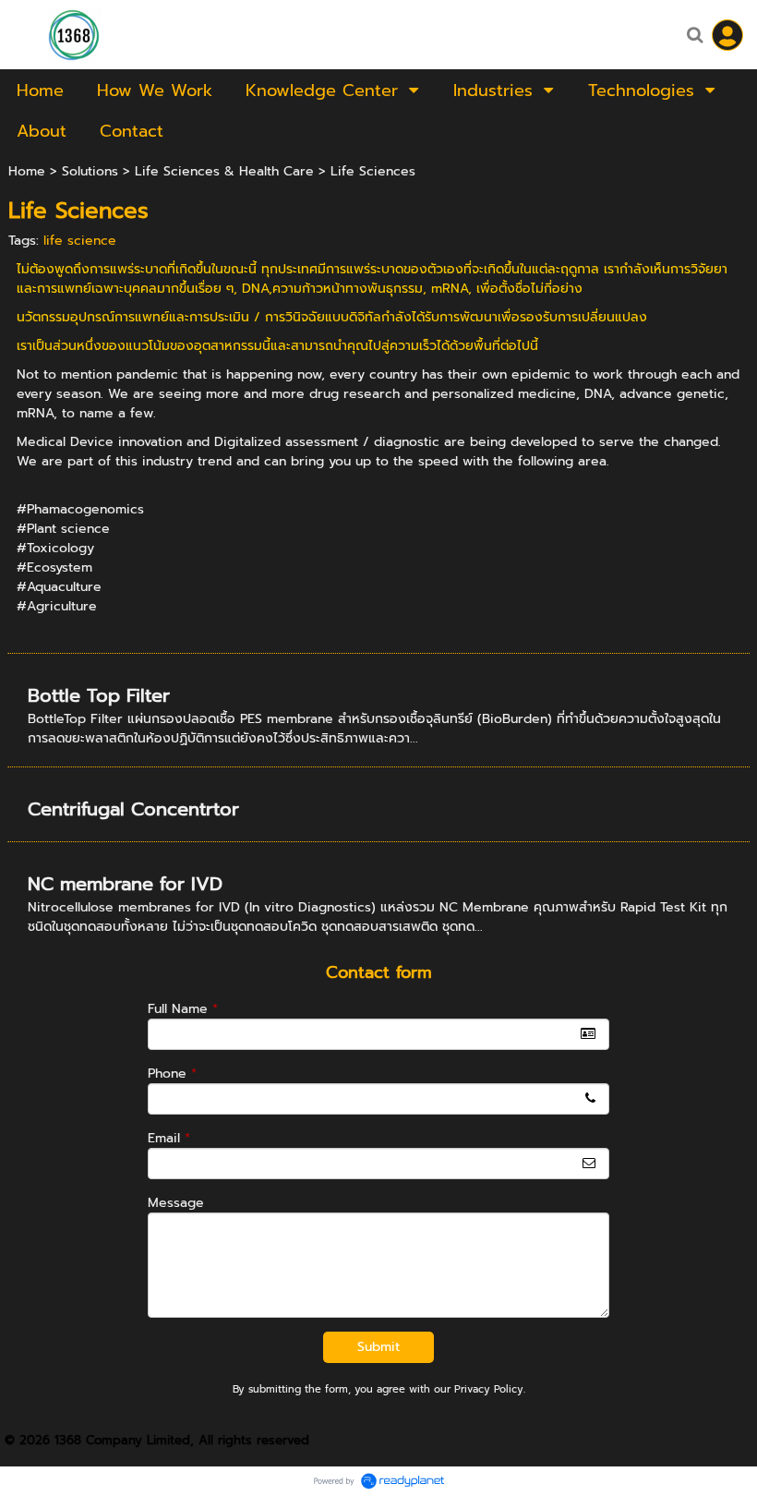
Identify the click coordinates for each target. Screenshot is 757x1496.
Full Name (183, 1009)
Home (26, 171)
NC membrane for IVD (125, 884)
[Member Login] (727, 35)
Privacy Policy (488, 1389)
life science (79, 240)
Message (176, 1202)
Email (169, 1138)
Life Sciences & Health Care (224, 171)
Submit (378, 1347)
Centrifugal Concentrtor (133, 809)
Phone (172, 1073)
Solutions (90, 171)
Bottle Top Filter (99, 695)
